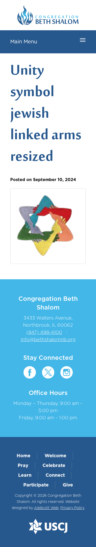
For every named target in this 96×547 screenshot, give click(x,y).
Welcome (55, 456)
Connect (55, 475)
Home (23, 456)
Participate (36, 485)
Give (68, 485)
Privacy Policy (72, 508)
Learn (24, 475)
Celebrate (53, 465)
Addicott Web (46, 508)
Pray (23, 465)
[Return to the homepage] (48, 15)
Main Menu (23, 41)
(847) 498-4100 (44, 332)
